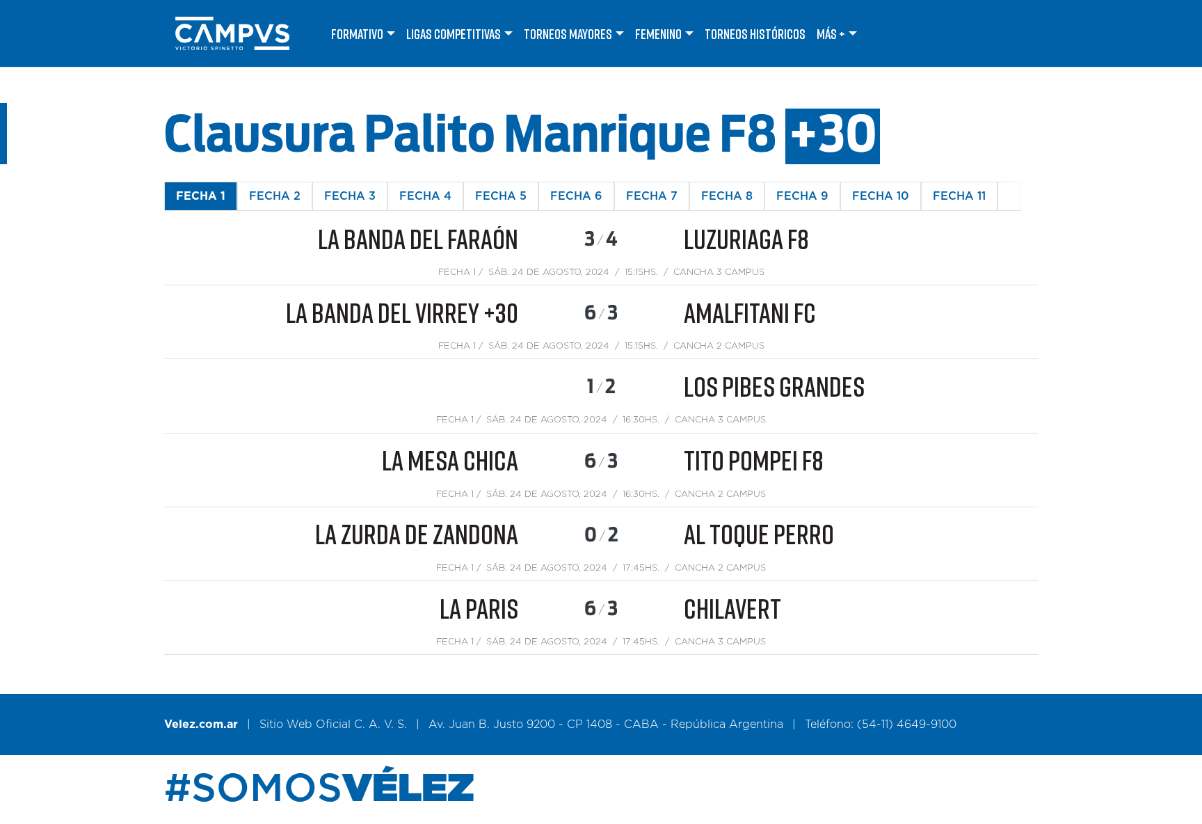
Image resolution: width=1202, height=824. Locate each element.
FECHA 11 (959, 196)
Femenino (658, 33)
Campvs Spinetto (244, 33)
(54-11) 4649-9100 (906, 724)
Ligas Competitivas (453, 33)
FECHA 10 (880, 196)
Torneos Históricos (755, 33)
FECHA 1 (200, 196)
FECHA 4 (425, 196)
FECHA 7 (652, 196)
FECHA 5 (501, 196)
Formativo (357, 33)
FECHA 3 (350, 196)
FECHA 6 (576, 196)
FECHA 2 (274, 196)
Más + (831, 33)
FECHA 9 (802, 196)
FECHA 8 (727, 196)
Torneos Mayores (568, 33)
